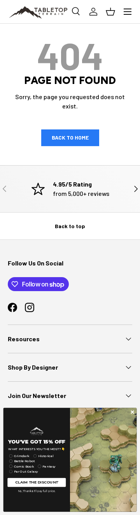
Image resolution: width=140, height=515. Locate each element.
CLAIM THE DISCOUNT (36, 482)
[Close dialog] (132, 412)
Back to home (70, 137)
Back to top (70, 226)
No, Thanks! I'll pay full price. (37, 490)
